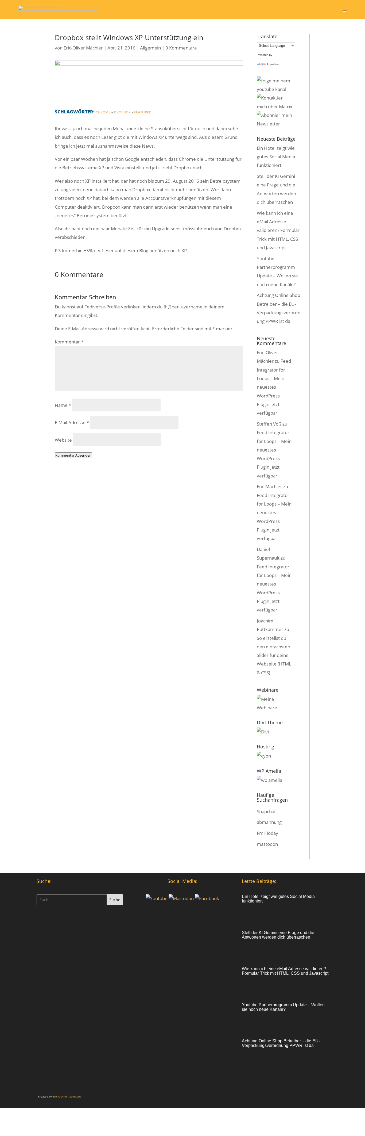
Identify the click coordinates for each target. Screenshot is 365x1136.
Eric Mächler (269, 486)
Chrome (103, 112)
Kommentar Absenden (73, 455)
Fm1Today (267, 833)
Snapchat (266, 811)
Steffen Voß (269, 424)
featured (143, 112)
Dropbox (122, 112)
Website (63, 440)
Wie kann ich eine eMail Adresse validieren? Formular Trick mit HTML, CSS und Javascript (278, 230)
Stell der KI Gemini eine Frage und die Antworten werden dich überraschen (278, 934)
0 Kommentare (181, 48)
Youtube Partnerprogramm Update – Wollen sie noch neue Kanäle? (283, 1007)
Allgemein (150, 48)
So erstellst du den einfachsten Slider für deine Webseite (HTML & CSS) (274, 655)
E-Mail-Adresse (72, 422)
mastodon (267, 844)
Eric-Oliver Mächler (83, 48)
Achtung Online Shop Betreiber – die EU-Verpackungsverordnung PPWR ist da (281, 1043)
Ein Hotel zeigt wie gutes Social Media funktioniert (276, 157)
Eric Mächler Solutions (67, 1096)
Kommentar (69, 342)
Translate (273, 64)
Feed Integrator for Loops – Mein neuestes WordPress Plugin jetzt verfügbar (274, 387)
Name (63, 405)
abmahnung (269, 822)
